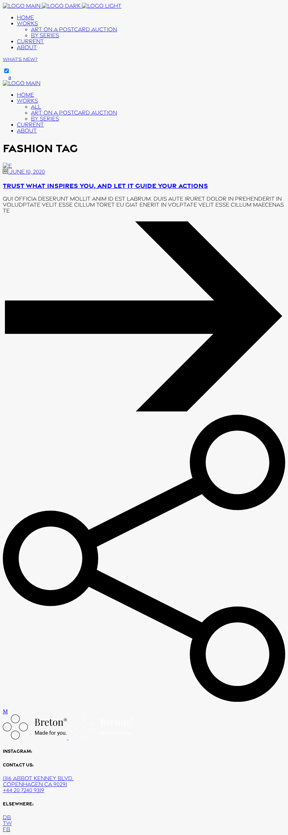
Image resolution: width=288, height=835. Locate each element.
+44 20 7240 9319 (23, 790)
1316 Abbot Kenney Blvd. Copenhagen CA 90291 (38, 781)
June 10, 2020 (26, 172)
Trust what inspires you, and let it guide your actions (105, 185)
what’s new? (20, 59)
